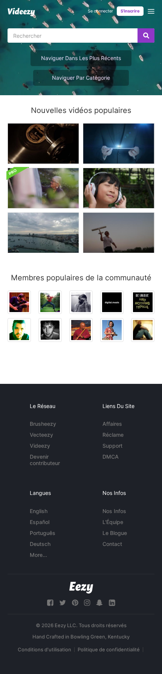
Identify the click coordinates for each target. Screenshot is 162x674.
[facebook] (50, 602)
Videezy (40, 445)
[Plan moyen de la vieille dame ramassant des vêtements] (43, 188)
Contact (112, 544)
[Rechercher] (146, 35)
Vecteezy (41, 434)
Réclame (113, 434)
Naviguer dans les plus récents (81, 58)
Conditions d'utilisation (44, 649)
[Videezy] (21, 12)
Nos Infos (114, 511)
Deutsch (40, 544)
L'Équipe (112, 522)
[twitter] (62, 602)
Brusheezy (43, 423)
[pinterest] (75, 602)
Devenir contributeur (45, 459)
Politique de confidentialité (109, 649)
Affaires (112, 423)
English (38, 511)
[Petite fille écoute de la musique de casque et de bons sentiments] (118, 188)
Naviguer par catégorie (81, 77)
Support (112, 445)
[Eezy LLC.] (81, 588)
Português (42, 533)
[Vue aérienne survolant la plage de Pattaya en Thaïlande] (43, 232)
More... (38, 555)
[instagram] (87, 602)
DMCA (110, 456)
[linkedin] (112, 602)
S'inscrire (130, 11)
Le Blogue (114, 533)
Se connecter (100, 11)
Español (39, 522)
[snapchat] (99, 602)
